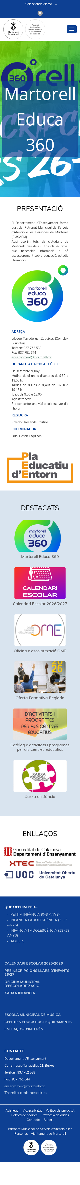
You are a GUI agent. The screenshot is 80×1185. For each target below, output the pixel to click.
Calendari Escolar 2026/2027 (40, 604)
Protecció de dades (55, 1115)
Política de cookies (24, 1115)
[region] (40, 117)
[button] (40, 119)
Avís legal (12, 1110)
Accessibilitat (32, 1110)
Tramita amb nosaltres (25, 1093)
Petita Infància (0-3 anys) (35, 915)
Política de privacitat (60, 1110)
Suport (49, 1120)
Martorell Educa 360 (40, 557)
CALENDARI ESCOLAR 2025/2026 (33, 963)
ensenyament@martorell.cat (32, 357)
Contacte (33, 1120)
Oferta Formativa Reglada (40, 698)
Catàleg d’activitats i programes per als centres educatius (40, 747)
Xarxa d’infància (40, 797)
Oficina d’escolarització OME (40, 651)
